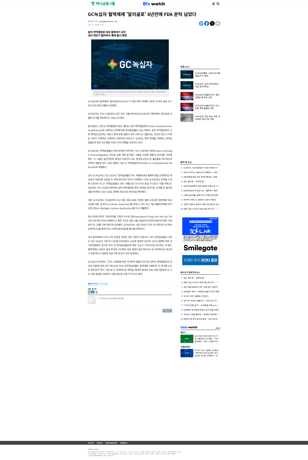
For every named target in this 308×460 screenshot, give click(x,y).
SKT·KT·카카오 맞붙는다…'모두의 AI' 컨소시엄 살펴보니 (206, 300)
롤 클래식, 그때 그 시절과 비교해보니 (209, 341)
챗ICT (183, 332)
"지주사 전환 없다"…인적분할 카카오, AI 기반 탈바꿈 (205, 305)
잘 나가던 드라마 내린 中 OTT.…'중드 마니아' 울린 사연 (216, 336)
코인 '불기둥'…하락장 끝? (194, 181)
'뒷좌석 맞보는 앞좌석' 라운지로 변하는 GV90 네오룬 (204, 204)
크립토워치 (185, 346)
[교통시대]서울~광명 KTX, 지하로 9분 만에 (200, 195)
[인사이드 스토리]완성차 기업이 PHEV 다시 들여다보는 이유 (207, 167)
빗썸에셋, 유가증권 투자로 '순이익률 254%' (201, 309)
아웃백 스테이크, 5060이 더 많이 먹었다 (199, 199)
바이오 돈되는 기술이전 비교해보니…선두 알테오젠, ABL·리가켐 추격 (211, 172)
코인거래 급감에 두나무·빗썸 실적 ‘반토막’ (200, 286)
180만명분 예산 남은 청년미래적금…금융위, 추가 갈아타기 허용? (209, 176)
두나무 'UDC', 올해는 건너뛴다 (195, 296)
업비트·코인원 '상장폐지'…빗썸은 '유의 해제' (212, 355)
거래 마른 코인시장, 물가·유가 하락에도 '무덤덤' (213, 353)
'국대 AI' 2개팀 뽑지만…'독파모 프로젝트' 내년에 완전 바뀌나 (208, 314)
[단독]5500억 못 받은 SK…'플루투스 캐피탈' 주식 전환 (205, 190)
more (218, 328)
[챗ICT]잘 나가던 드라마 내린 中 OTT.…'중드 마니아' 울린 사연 (209, 208)
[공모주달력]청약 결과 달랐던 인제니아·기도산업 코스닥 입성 (208, 186)
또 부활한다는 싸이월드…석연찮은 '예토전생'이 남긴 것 (216, 338)
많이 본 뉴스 (186, 162)
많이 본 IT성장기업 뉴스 (190, 272)
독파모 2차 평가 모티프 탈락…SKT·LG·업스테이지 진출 (205, 318)
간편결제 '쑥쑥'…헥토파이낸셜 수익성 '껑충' (201, 291)
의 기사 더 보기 (98, 283)
